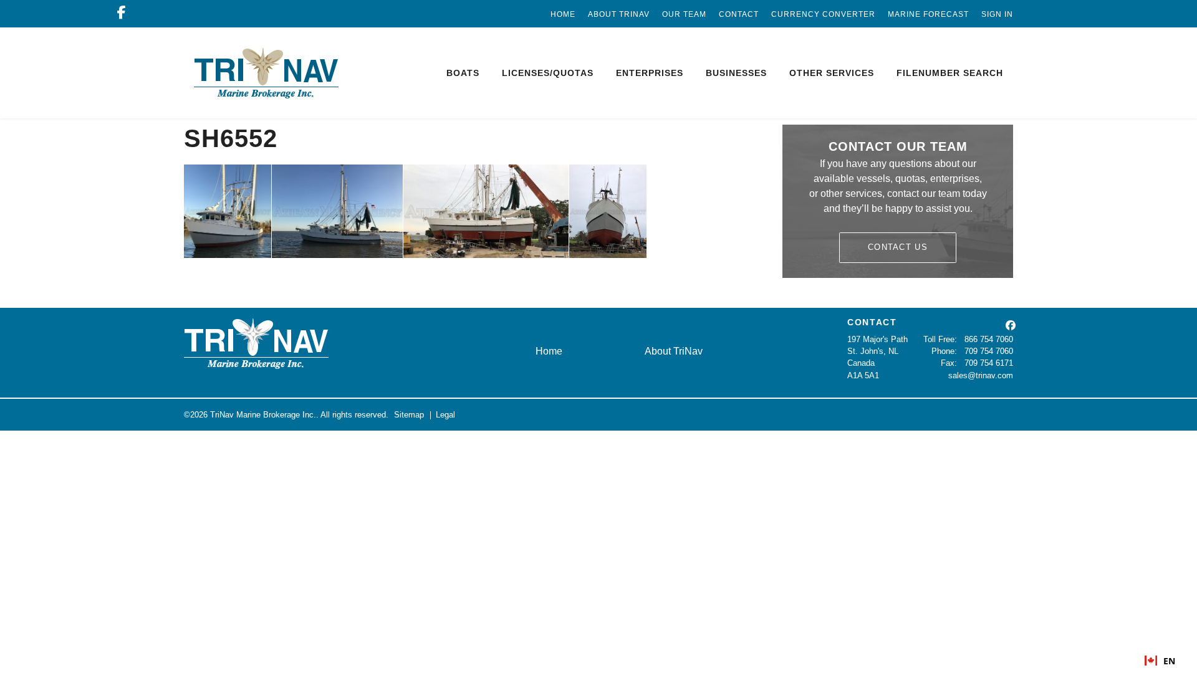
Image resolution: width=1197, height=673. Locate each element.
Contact (739, 14)
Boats (462, 73)
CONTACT (872, 322)
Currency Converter (823, 14)
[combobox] (1160, 660)
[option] (1160, 660)
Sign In (997, 14)
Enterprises (649, 73)
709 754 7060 (988, 351)
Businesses (736, 73)
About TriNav (619, 14)
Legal (445, 414)
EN (1169, 661)
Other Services (831, 73)
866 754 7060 (988, 339)
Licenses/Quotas (548, 73)
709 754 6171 (988, 363)
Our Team (684, 14)
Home (562, 14)
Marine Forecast (928, 14)
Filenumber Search (950, 73)
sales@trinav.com (980, 375)
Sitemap (409, 414)
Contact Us (898, 247)
